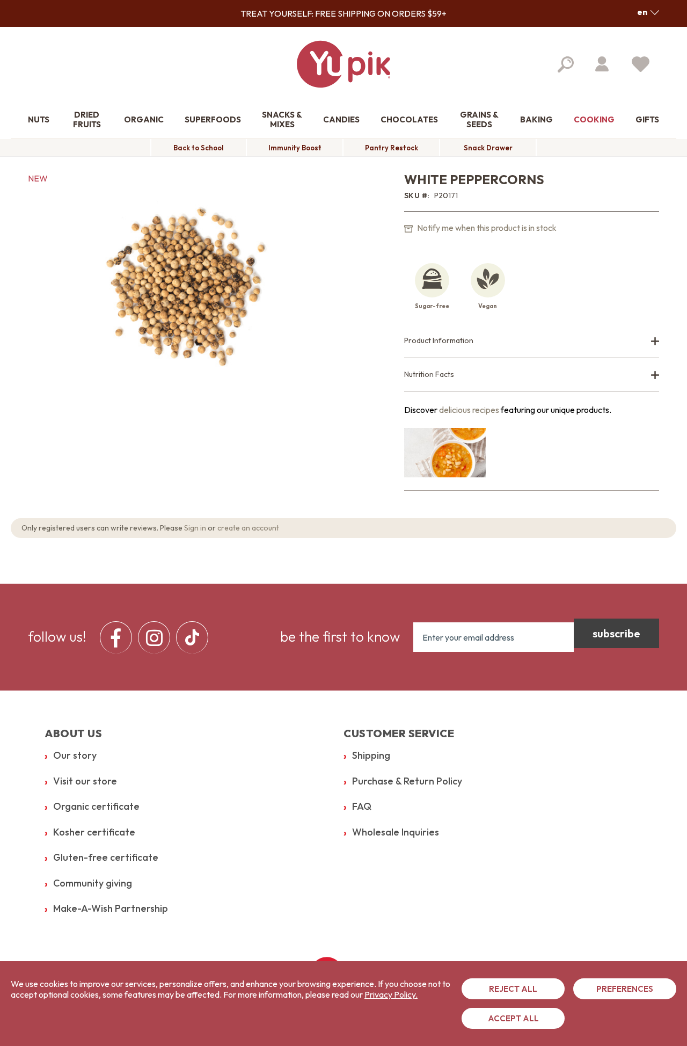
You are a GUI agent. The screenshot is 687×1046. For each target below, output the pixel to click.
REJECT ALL (513, 989)
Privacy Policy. (391, 994)
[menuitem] (38, 120)
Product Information (438, 340)
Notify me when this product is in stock (486, 227)
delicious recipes (469, 409)
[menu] (157, 637)
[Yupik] (343, 64)
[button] (648, 12)
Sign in (195, 528)
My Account (602, 64)
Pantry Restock (391, 147)
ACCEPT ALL (513, 1018)
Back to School (198, 147)
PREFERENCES (624, 989)
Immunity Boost (294, 147)
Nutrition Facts (429, 374)
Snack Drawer (488, 147)
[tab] (531, 341)
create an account (248, 528)
